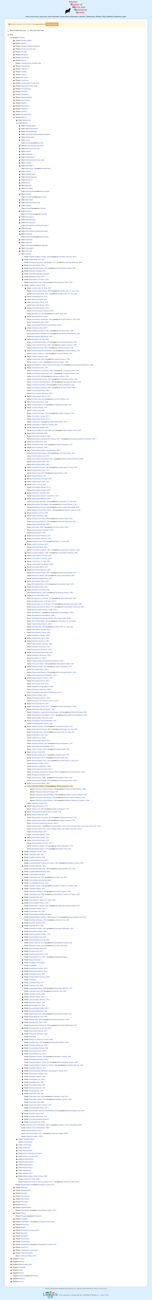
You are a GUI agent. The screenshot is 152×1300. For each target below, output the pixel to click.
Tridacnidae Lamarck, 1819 (37, 1099)
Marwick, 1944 (41, 570)
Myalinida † (29, 180)
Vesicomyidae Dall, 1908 (37, 1122)
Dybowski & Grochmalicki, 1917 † (47, 692)
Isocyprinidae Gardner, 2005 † (38, 968)
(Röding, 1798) (75, 789)
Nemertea (24, 1193)
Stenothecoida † (27, 1173)
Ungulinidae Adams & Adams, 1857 (68, 906)
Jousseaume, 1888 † (43, 370)
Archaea (21, 1259)
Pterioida (28, 228)
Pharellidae (32, 1037)
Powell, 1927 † (41, 573)
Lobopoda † (25, 109)
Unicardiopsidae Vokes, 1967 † (39, 1108)
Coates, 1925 (41, 342)
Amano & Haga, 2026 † (45, 610)
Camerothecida (27, 1142)
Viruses (21, 1281)
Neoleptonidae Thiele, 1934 (63, 282)
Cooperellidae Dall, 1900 (37, 874)
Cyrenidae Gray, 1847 (60, 877)
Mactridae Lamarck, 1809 (37, 1002)
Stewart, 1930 (40, 308)
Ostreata (32, 203)
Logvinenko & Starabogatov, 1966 (47, 712)
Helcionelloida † (27, 1150)
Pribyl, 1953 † (28, 1256)
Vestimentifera (25, 1244)
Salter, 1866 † (31, 1179)
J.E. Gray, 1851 (41, 288)
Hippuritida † (29, 166)
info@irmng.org (102, 1288)
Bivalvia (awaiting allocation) (34, 146)
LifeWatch (109, 16)
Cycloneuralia (30, 83)
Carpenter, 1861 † (42, 550)
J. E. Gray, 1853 (39, 484)
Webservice (91, 16)
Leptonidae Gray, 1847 (36, 991)
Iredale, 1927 (63, 405)
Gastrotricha (25, 94)
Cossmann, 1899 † (40, 544)
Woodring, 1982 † (42, 393)
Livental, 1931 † (42, 769)
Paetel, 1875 (39, 803)
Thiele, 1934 (72, 430)
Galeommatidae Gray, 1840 (66, 869)
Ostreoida (28, 208)
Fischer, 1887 (41, 379)
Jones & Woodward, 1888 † (38, 1125)
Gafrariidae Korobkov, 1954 (37, 928)
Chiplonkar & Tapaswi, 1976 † (45, 772)
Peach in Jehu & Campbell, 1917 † (38, 1182)
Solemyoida (29, 237)
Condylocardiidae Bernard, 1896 (39, 871)
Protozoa (35, 1276)
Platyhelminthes (26, 1207)
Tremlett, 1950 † (41, 629)
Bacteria (21, 1261)
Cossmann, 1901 (42, 817)
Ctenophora (24, 77)
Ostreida (28, 205)
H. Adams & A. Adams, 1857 (45, 425)
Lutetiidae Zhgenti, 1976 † (37, 997)
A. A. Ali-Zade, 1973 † (44, 601)
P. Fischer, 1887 (40, 467)
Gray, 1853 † (40, 328)
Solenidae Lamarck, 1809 (37, 1076)
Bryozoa (23, 60)
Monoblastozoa (26, 1185)
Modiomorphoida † (31, 177)
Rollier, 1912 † (41, 524)
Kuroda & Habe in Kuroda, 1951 (46, 812)
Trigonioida (29, 245)
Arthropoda (24, 55)
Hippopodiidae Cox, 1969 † (38, 957)
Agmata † (24, 43)
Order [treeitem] (28, 126)
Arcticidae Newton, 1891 (37, 265)
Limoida (28, 171)
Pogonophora (25, 1210)
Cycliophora (25, 80)
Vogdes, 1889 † (60, 1133)
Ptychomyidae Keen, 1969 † (38, 1051)
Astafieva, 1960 (41, 521)
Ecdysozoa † (29, 86)
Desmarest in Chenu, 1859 (44, 510)
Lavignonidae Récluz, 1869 (38, 988)
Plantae (21, 1273)
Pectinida (28, 211)
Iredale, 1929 (65, 664)
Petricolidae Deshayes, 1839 (38, 1034)
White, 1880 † (41, 464)
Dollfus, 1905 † (40, 763)
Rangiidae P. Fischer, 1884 (37, 1056)
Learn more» (104, 1295)
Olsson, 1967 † (41, 681)
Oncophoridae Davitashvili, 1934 (39, 1025)
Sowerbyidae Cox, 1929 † (37, 1079)
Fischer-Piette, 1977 (43, 430)
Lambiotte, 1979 (41, 333)
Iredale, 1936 (39, 726)
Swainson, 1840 (40, 353)
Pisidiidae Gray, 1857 (36, 1042)
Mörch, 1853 (68, 342)
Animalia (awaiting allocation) (30, 46)
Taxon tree (43, 16)
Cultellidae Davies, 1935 (37, 886)
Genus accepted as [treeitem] (53, 291)
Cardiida (28, 151)
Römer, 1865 (41, 291)
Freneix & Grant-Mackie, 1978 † (47, 325)
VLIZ (74, 1288)
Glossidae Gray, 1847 (36, 951)
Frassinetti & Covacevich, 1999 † (48, 661)
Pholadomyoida (30, 220)
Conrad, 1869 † (41, 632)
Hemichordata (25, 100)
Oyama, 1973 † (41, 487)
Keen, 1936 (40, 402)
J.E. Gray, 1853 (40, 339)
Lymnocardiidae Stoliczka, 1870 (39, 1000)
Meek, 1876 (67, 453)
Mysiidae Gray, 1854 (35, 1019)
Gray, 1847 (38, 473)
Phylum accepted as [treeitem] (35, 1185)
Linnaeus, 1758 (68, 345)
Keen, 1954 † (41, 322)
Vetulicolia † (25, 1247)
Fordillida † (29, 163)
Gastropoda (26, 1148)
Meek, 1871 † (34, 1133)
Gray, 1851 (38, 399)
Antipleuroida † (30, 137)
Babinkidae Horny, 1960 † (37, 277)
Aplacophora (26, 120)
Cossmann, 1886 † (42, 558)
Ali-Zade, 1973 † (43, 607)
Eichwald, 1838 (39, 299)
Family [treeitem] (34, 259)
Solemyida (28, 234)
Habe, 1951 (40, 481)
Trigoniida (28, 242)
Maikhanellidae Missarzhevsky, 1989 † (35, 1176)
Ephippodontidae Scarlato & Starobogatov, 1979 (44, 917)
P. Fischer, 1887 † (42, 729)
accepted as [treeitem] (50, 786)
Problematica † (26, 1222)
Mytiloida (28, 185)
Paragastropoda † (28, 1162)
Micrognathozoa (26, 114)
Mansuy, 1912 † (34, 1130)
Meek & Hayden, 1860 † (44, 709)
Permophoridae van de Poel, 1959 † (40, 1028)
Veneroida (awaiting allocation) (39, 1119)
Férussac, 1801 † (40, 348)
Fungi (21, 1270)
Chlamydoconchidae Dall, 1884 (39, 869)
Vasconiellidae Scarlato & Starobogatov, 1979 (43, 1111)
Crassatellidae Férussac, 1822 (38, 883)
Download (117, 16)
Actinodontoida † (30, 126)
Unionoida (28, 251)
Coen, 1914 (40, 735)
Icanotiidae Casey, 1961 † (37, 963)
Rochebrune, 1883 (43, 382)
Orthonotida (29, 200)
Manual (98, 16)
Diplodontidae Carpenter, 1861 (39, 906)
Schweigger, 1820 (42, 504)
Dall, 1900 (39, 296)
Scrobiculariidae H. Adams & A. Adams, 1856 (43, 1065)
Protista (21, 1276)
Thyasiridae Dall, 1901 (36, 1091)
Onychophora (25, 1196)
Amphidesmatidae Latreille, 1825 (39, 257)
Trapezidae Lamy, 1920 (36, 1093)
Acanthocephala (26, 40)
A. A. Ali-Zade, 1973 (42, 598)
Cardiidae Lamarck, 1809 (37, 285)
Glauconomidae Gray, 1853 (37, 948)
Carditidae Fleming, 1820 (37, 857)
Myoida (27, 183)
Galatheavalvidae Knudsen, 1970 (39, 934)
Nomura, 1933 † (39, 749)
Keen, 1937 (40, 584)
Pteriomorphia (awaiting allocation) (36, 231)
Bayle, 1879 (40, 621)
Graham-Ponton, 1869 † (42, 345)
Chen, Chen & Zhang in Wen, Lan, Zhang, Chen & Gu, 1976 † (76, 826)
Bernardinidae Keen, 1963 (37, 282)
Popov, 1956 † (67, 331)
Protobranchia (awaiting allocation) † (37, 225)
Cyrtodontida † (30, 157)
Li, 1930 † (38, 362)
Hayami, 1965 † (41, 490)
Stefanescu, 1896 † (42, 689)
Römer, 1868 (41, 820)
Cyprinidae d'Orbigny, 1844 (37, 891)
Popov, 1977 (41, 470)
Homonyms (74, 16)
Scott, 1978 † (41, 456)
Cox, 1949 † (39, 658)
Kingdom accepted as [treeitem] (25, 1276)
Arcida (27, 140)
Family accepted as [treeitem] (50, 257)
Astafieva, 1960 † (41, 436)
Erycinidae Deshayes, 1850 (38, 920)
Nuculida (28, 194)
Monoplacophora (27, 1159)
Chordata (24, 72)
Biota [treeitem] (11, 35)
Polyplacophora (27, 1165)
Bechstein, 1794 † (40, 413)
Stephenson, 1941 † (43, 336)
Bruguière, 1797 (66, 385)
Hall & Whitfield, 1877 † (43, 746)
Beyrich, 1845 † (41, 703)
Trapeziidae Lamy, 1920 (36, 1096)
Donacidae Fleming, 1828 (37, 908)
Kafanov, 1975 (40, 849)
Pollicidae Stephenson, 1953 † (39, 1045)
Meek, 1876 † (40, 294)
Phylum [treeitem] (23, 40)
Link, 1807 (38, 809)
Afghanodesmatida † (32, 129)
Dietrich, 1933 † (41, 775)
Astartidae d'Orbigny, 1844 (37, 271)
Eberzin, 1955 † (64, 592)
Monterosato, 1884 (69, 333)
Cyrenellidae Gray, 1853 (36, 894)
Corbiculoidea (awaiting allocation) (40, 880)
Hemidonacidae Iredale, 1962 (38, 954)
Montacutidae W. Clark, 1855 (38, 1017)
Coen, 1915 (39, 732)
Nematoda (24, 1187)
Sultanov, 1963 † (41, 331)
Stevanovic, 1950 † (42, 655)
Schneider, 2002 (42, 479)
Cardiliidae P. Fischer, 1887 (37, 852)
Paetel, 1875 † (39, 755)
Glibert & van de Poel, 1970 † (46, 496)
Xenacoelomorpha (27, 1253)
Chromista (22, 1267)
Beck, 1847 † (39, 758)
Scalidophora (30, 1230)
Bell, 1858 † (38, 359)
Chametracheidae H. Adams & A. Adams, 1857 (44, 863)
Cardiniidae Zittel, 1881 (36, 854)
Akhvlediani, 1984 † (43, 459)
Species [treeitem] (44, 792)
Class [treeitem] (24, 120)
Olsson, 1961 (40, 316)
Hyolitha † (24, 103)
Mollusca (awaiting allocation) (32, 1153)
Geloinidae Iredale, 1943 (37, 945)
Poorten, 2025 (42, 723)
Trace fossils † (25, 1239)
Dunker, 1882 (41, 453)
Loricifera (24, 111)
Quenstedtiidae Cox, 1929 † (38, 1054)
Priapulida (38, 1216)
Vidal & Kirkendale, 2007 (44, 721)
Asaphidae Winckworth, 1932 (38, 268)
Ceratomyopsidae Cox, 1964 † (38, 860)
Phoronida (24, 1202)
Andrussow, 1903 (72, 459)
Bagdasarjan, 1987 (42, 578)
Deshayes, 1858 (39, 447)
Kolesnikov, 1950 (40, 518)
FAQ (103, 16)
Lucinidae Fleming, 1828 (37, 994)
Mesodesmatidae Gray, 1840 (38, 1011)
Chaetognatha (25, 66)
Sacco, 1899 (40, 638)
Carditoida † (29, 154)
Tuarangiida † (29, 248)
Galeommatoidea (39, 940)
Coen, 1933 (41, 760)
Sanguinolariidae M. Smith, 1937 (39, 1062)
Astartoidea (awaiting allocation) (39, 274)
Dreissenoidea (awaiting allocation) (40, 914)
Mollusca (24, 117)
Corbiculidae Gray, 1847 (36, 877)
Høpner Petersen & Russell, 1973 (48, 365)
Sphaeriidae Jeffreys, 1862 (59, 1042)
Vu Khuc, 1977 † (43, 843)
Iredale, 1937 (40, 444)
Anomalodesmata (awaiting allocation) (37, 134)
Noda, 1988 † (39, 778)
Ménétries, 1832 (40, 516)
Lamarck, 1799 (60, 376)
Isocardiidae (33, 965)
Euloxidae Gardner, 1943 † (37, 923)
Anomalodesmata (31, 131)
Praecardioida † (30, 222)
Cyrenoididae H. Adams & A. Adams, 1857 (66, 894)
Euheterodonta (34, 160)
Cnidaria (23, 74)
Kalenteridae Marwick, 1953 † (38, 971)
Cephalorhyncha (31, 63)
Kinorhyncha (25, 106)
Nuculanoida (29, 191)
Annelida (24, 52)
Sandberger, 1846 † (43, 564)
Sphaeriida (28, 240)
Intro (27, 16)
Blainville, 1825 (38, 627)
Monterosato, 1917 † (43, 373)
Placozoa (24, 1204)
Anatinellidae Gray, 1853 (37, 259)
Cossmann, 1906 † (43, 530)
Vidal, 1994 (39, 541)
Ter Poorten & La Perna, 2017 (45, 701)
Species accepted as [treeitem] (58, 789)
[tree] (76, 658)
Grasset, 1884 (41, 507)
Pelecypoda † (29, 217)
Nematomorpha (26, 1190)
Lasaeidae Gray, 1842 (62, 920)
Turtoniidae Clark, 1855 (36, 1102)
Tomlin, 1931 (40, 302)
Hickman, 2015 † (43, 311)
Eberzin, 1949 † (39, 592)
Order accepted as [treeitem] (32, 143)
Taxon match (64, 16)
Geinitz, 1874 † (41, 706)
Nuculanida (29, 188)
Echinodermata (26, 89)
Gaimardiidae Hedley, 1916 (37, 931)
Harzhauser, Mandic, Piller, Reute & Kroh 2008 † (51, 618)
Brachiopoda (25, 57)
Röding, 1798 (72, 351)
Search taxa (34, 16)
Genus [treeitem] (39, 288)
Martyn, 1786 (39, 405)
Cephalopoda (26, 1145)
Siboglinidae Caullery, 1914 (47, 1210)
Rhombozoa (25, 1224)
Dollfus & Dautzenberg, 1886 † (46, 450)
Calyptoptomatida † (28, 1139)
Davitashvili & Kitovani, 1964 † (46, 439)
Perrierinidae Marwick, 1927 (38, 1031)
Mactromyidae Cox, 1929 (37, 1005)
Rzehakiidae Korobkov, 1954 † (39, 1059)
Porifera (23, 1213)
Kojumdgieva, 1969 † (62, 612)
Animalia (22, 37)
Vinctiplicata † (30, 1250)
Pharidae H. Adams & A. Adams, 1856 (65, 886)
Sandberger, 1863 (42, 319)
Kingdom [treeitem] (19, 37)
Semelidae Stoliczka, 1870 (67, 257)
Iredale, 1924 (39, 695)
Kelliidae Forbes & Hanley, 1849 (39, 977)
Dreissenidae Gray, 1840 (37, 911)
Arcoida (27, 143)
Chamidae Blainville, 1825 (73, 262)
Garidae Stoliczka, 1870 (36, 943)
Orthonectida (25, 1199)
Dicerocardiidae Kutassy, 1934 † (39, 903)
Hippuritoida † (29, 168)
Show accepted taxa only (18, 30)
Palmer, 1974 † (41, 419)
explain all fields (52, 24)
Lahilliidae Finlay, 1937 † (37, 982)
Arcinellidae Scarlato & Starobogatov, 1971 (42, 262)
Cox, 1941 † (39, 738)
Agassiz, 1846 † (40, 553)
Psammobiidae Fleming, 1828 (66, 268)
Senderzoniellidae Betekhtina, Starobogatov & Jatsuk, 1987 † (48, 1071)
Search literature (53, 16)
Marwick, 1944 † (41, 499)
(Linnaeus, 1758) (77, 800)
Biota (25, 1264)
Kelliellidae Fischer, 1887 (37, 974)
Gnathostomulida (26, 97)
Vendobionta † (25, 1241)
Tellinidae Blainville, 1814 (37, 1088)
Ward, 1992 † (41, 390)
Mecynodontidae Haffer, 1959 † (39, 1008)
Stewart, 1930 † (41, 305)
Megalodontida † (30, 174)
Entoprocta (24, 92)
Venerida (28, 254)
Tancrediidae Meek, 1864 (37, 1085)
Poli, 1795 (40, 368)
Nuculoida (28, 197)
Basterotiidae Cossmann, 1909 (39, 279)
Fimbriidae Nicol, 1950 (36, 926)
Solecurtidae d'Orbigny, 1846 (38, 1074)
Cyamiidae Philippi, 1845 (37, 889)
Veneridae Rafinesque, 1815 (64, 928)
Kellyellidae (32, 980)
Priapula (23, 1216)
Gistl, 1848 (38, 376)
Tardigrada (24, 1236)
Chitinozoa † (25, 69)
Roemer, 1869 (41, 780)
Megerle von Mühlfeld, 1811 (44, 351)
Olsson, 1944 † (40, 669)
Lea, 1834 (38, 314)
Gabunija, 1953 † (42, 644)
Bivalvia (25, 123)
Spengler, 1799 (40, 501)
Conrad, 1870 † (41, 416)
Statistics (82, 16)
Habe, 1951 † (41, 462)
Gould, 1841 (60, 314)
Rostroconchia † (27, 1167)
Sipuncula (24, 1233)
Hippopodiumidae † (61, 957)
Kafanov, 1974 (41, 396)
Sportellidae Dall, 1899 (36, 1082)
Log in (124, 16)
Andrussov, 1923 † (41, 647)
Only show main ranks (37, 30)
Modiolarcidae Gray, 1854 (37, 1014)
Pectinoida (28, 214)
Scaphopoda (26, 1170)
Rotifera (23, 1227)
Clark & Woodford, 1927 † (45, 675)
